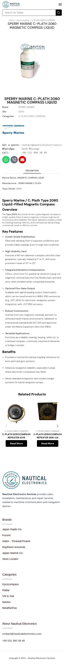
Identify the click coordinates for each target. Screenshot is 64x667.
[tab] (32, 170)
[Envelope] (22, 159)
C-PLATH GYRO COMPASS (43, 20)
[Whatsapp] (6, 159)
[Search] (59, 13)
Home (11, 20)
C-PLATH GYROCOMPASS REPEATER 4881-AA (47, 436)
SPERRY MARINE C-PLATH (29, 183)
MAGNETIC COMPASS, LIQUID (31, 178)
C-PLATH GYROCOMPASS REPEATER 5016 (16, 436)
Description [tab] (32, 170)
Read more (16, 443)
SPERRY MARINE (26, 107)
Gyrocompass (22, 20)
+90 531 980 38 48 (34, 152)
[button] (60, 4)
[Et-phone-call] (14, 159)
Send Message (30, 148)
